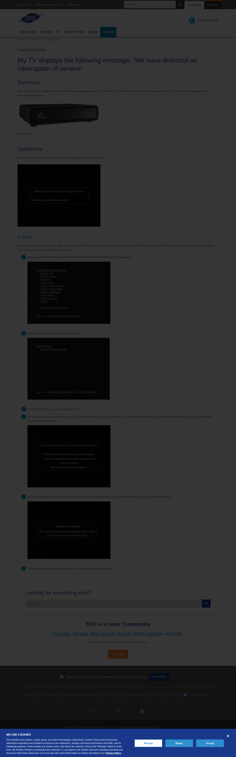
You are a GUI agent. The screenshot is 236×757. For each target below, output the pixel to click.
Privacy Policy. (113, 753)
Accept (210, 743)
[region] (118, 743)
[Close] (228, 736)
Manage (148, 743)
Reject (179, 743)
